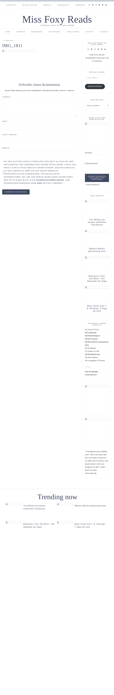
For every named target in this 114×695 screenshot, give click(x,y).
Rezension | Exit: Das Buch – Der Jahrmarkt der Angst (97, 278)
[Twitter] (93, 2)
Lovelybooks (97, 61)
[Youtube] (106, 2)
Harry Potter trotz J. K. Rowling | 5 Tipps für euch (97, 308)
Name (5, 121)
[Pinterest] (96, 2)
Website (6, 148)
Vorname (88, 153)
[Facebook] (89, 2)
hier (39, 183)
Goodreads (100, 58)
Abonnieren (95, 86)
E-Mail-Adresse (10, 135)
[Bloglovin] (103, 2)
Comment (6, 97)
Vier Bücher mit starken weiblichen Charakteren (97, 222)
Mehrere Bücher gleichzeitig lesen (97, 249)
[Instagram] (100, 2)
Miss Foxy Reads (57, 19)
